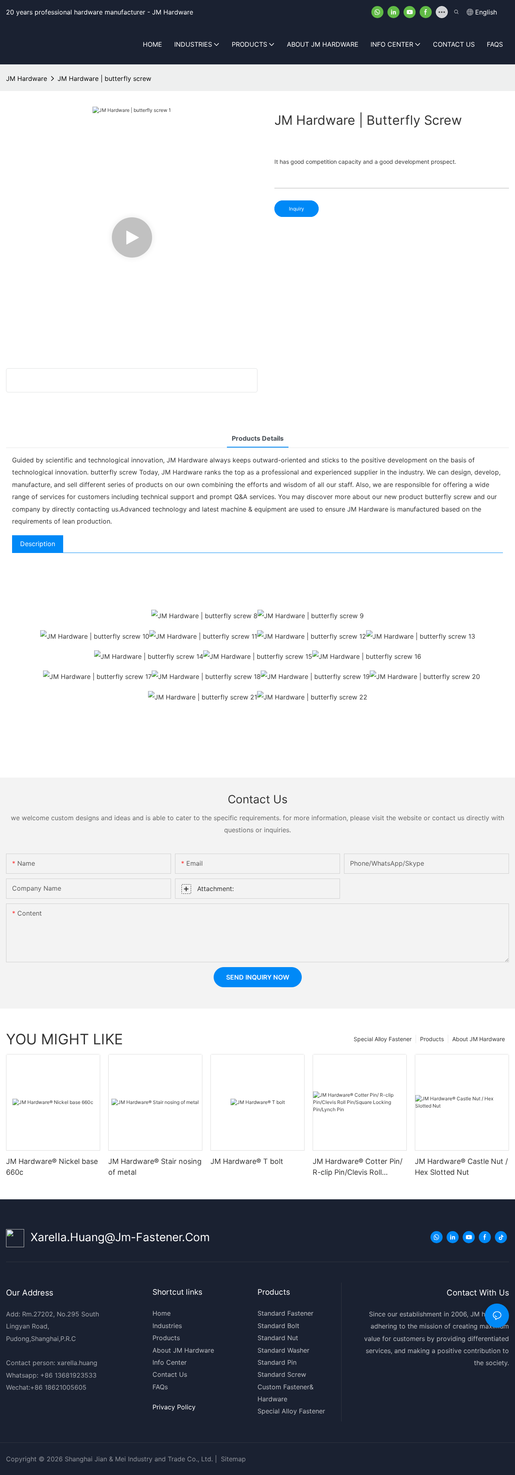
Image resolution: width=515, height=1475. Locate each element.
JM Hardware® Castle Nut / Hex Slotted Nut (461, 1166)
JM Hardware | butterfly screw (104, 78)
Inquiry (296, 209)
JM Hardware (26, 78)
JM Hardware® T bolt (246, 1161)
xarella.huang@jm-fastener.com (117, 1237)
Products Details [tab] (258, 438)
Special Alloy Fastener (383, 1039)
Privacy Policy (174, 1407)
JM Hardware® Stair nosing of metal (155, 1166)
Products (432, 1039)
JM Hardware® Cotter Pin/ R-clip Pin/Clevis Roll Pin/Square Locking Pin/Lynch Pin (357, 1167)
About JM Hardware (478, 1039)
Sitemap (232, 1459)
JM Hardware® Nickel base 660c (52, 1166)
